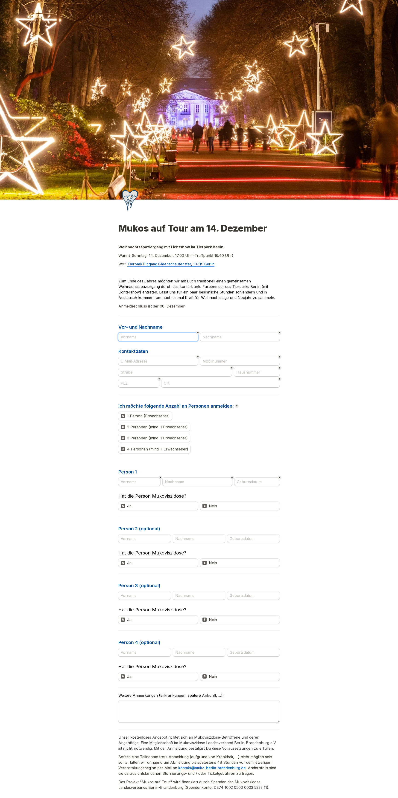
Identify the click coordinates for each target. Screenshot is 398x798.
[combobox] (240, 361)
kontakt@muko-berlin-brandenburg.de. (212, 768)
